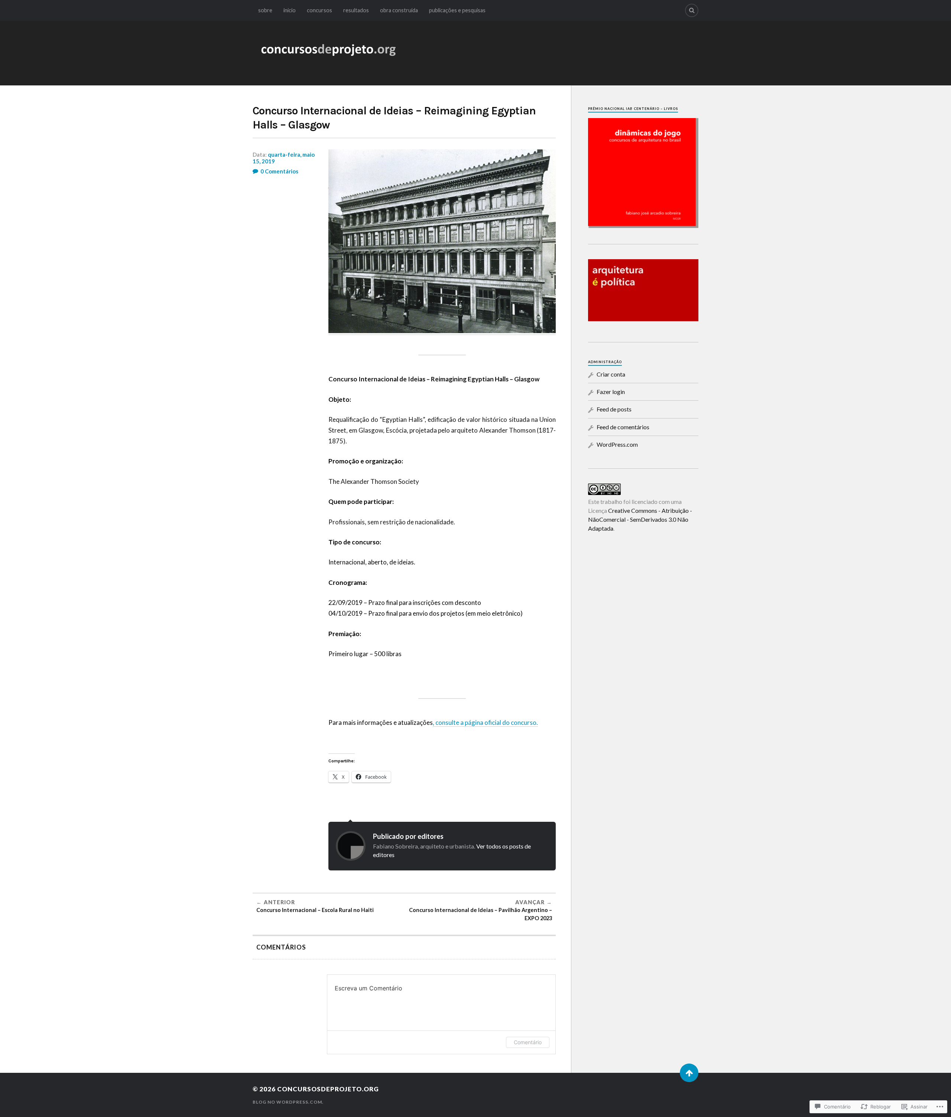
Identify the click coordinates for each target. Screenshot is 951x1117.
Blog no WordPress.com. (288, 1102)
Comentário (528, 1042)
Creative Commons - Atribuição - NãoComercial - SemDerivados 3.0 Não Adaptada (640, 519)
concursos (319, 10)
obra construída (399, 10)
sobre (265, 10)
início (289, 10)
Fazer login (611, 391)
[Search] (691, 10)
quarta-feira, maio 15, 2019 (284, 158)
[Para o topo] (689, 1073)
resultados (356, 10)
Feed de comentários (623, 426)
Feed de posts (614, 409)
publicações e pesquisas (457, 10)
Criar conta (611, 374)
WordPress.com (617, 444)
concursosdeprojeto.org (328, 1089)
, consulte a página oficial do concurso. (485, 722)
